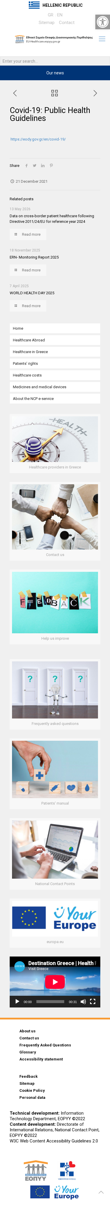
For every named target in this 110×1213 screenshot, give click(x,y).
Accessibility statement (41, 1059)
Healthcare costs (27, 375)
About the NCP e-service (33, 398)
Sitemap (47, 22)
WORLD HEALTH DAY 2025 (32, 293)
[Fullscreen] (93, 1002)
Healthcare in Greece (30, 352)
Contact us (29, 1038)
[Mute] (83, 1002)
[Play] (17, 1002)
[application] (55, 982)
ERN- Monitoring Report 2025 (34, 257)
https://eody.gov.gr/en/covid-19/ (38, 139)
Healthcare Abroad (29, 340)
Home (18, 328)
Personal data (32, 1097)
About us (27, 1031)
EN (59, 15)
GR (50, 15)
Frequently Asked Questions (45, 1045)
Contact (67, 22)
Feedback (28, 1076)
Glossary (27, 1052)
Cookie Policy (32, 1090)
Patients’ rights (25, 363)
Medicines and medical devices (39, 387)
